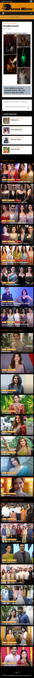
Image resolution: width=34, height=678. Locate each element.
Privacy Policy (26, 675)
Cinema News (11, 179)
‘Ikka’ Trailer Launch (8, 562)
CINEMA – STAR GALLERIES (12, 330)
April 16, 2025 (6, 29)
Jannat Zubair (6, 495)
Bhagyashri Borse (7, 475)
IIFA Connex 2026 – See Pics (11, 284)
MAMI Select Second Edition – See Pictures (16, 102)
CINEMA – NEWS (8, 161)
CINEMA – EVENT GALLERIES (12, 500)
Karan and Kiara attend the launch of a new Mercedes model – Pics (16, 304)
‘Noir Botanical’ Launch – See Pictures (14, 202)
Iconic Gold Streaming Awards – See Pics (15, 243)
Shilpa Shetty (6, 454)
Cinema (5, 23)
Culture (18, 260)
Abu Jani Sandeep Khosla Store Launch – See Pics (17, 107)
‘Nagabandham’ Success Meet (12, 521)
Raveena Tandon (16, 139)
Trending (18, 179)
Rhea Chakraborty (16, 129)
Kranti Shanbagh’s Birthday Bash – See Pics (16, 181)
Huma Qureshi (15, 149)
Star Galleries (12, 23)
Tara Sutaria (6, 433)
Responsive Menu (31, 1)
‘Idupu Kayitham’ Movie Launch (12, 665)
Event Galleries (12, 519)
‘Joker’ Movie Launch (9, 603)
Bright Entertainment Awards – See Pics (15, 223)
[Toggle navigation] (3, 13)
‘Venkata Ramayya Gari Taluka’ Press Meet (16, 624)
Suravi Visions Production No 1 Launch (14, 644)
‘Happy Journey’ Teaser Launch (12, 582)
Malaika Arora (15, 120)
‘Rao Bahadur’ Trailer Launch (11, 541)
